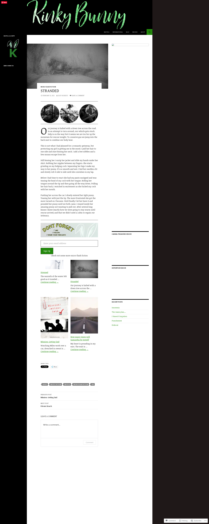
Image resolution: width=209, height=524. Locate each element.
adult (45, 384)
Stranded (74, 281)
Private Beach (46, 404)
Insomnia (115, 307)
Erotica (106, 32)
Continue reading (50, 282)
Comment (89, 442)
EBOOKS (134, 32)
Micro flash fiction (48, 87)
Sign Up (47, 251)
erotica (67, 384)
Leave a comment (78, 95)
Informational (118, 32)
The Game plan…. (119, 312)
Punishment (117, 321)
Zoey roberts (63, 95)
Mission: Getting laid (50, 341)
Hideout (115, 325)
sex (93, 384)
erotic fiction (55, 384)
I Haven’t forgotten (119, 316)
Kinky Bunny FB (9, 66)
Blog (127, 32)
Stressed (44, 272)
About (143, 32)
